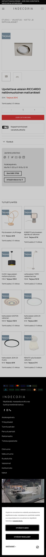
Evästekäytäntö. (18, 521)
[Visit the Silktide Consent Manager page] (37, 547)
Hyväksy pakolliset (22, 537)
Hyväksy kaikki (22, 528)
